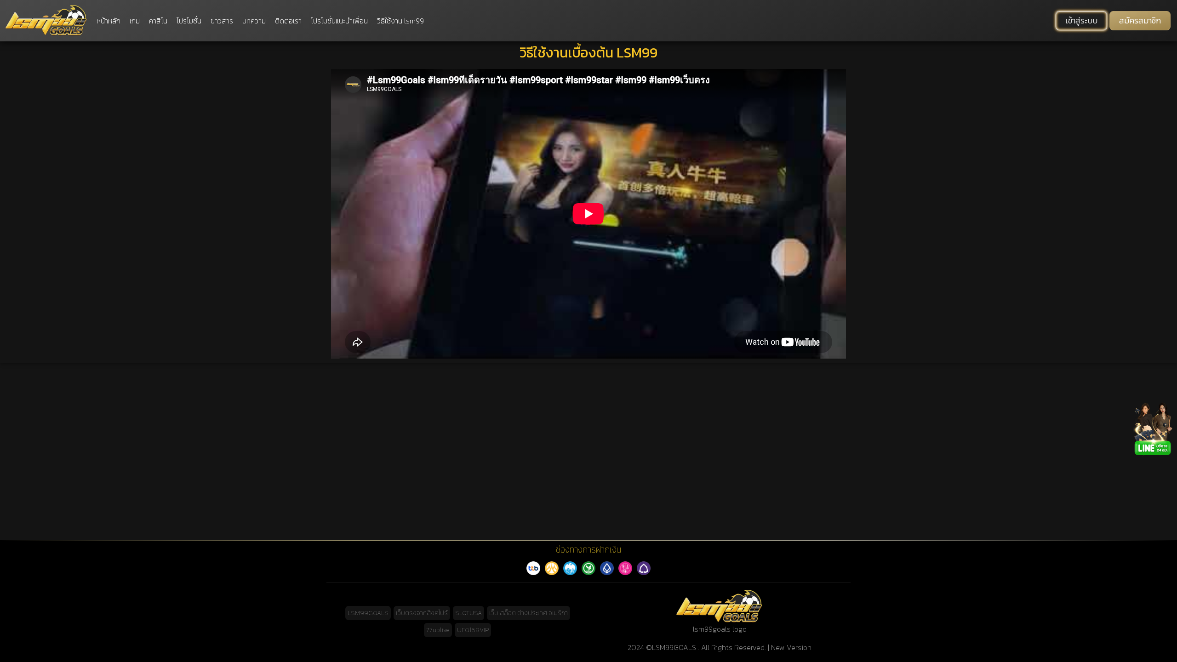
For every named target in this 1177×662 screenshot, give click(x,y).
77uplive (438, 630)
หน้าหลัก (108, 20)
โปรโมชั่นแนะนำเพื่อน (339, 20)
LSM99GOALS (368, 613)
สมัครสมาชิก (1140, 21)
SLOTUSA (468, 613)
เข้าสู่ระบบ (1081, 21)
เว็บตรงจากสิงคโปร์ (422, 613)
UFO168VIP (473, 630)
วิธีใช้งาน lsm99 (400, 20)
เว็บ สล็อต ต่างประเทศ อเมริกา (528, 613)
